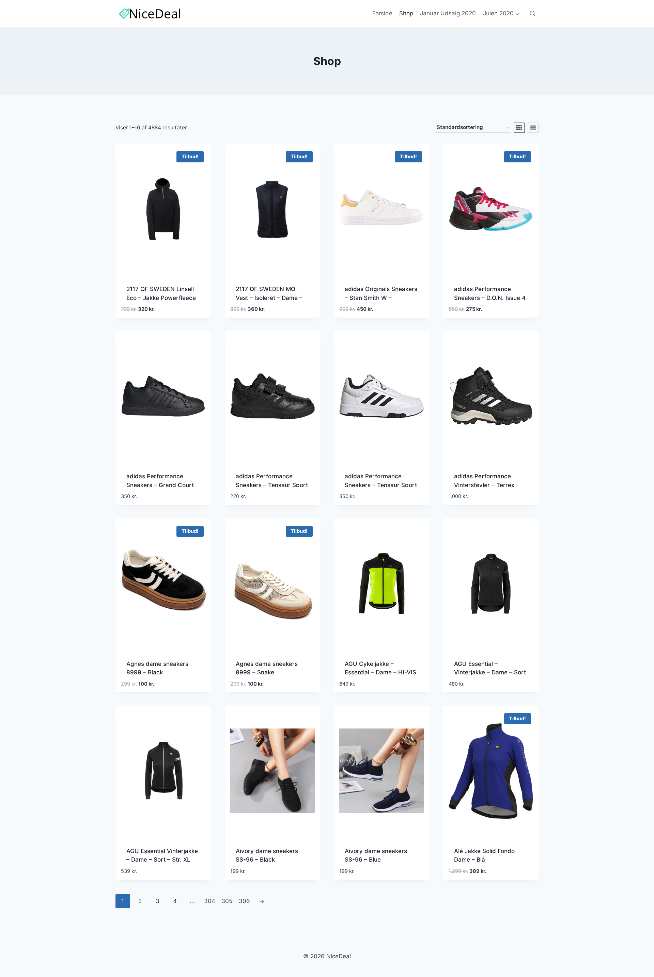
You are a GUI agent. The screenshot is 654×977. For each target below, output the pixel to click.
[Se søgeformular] (532, 13)
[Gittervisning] (519, 128)
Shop (406, 13)
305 (226, 901)
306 (244, 901)
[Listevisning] (533, 128)
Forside (382, 13)
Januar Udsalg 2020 (448, 13)
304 (209, 901)
